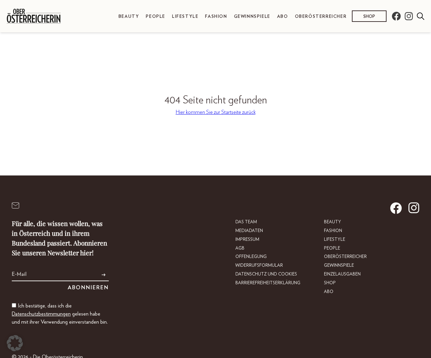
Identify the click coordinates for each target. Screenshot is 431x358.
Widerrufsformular (259, 265)
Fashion (216, 16)
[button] (15, 343)
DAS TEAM (246, 222)
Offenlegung (251, 257)
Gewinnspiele (252, 16)
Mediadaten (249, 231)
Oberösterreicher (321, 16)
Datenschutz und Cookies (266, 274)
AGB (239, 248)
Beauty (129, 16)
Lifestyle (185, 16)
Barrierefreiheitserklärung (267, 283)
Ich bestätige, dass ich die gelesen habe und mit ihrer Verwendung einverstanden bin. (60, 314)
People (155, 16)
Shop (369, 16)
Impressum (247, 239)
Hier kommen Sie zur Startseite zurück (216, 112)
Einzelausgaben (342, 274)
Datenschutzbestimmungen (41, 314)
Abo (282, 16)
